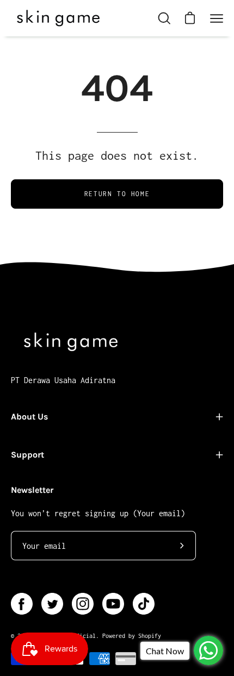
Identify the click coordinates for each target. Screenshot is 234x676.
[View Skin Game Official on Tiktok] (144, 604)
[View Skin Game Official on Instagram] (83, 604)
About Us (29, 416)
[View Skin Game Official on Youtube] (113, 604)
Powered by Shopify (131, 636)
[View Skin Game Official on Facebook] (22, 604)
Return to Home (117, 193)
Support (27, 454)
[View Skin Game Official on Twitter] (52, 604)
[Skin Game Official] (57, 18)
